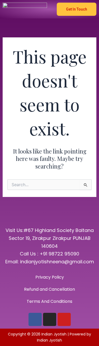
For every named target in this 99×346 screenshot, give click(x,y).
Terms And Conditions (49, 301)
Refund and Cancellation (49, 289)
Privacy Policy (49, 277)
